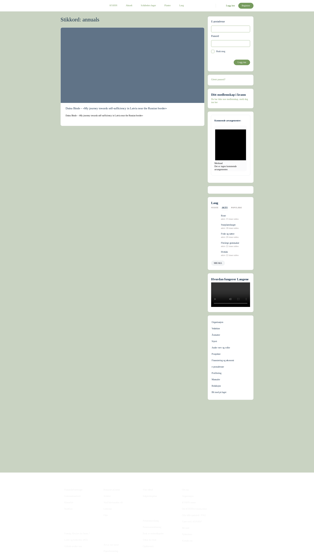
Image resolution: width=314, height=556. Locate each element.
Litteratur (108, 509)
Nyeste (214, 208)
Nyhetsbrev (187, 534)
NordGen (68, 509)
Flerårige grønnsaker (230, 243)
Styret (214, 341)
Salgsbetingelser (150, 496)
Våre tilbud (148, 490)
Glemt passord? (218, 79)
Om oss (185, 490)
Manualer (216, 379)
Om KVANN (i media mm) (194, 509)
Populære (236, 208)
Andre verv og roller (221, 347)
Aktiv (225, 207)
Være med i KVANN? (192, 521)
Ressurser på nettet (112, 490)
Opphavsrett (148, 546)
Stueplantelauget (228, 225)
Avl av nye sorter (111, 545)
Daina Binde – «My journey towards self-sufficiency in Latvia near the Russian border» (116, 108)
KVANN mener (189, 502)
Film (106, 515)
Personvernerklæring (152, 527)
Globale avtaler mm (73, 546)
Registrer (246, 5)
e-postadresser (218, 367)
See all (218, 263)
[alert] (230, 148)
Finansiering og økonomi (223, 360)
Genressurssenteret (72, 496)
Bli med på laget (219, 392)
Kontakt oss (187, 541)
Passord (215, 36)
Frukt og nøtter (227, 234)
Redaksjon (216, 386)
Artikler (107, 496)
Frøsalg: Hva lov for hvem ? (77, 533)
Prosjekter (216, 354)
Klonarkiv (68, 502)
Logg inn (230, 5)
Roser (223, 215)
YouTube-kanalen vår (113, 502)
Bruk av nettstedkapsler (153, 533)
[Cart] (220, 5)
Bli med (185, 528)
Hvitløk (224, 252)
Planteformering (111, 551)
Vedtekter (216, 328)
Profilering (216, 373)
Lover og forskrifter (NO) (76, 540)
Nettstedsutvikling (151, 521)
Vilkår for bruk (149, 540)
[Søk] (211, 6)
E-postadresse (218, 21)
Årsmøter (216, 335)
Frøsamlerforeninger (73, 490)
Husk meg (220, 51)
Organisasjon (217, 322)
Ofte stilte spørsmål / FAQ (194, 515)
